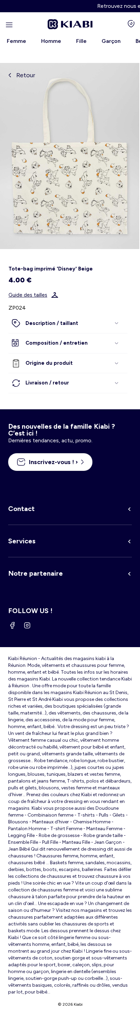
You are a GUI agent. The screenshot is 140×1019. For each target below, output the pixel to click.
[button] (67, 323)
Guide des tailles (27, 295)
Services (21, 541)
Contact (21, 509)
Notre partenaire (35, 573)
